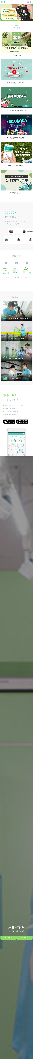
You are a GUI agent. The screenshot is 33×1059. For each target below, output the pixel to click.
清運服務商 (24, 937)
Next (31, 12)
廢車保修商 (8, 937)
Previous (1, 12)
